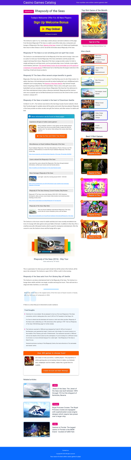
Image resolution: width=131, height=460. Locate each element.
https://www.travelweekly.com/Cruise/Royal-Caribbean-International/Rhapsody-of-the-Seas (51, 215)
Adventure (29, 11)
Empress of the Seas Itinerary (53, 83)
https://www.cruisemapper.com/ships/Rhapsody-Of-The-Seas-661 (45, 200)
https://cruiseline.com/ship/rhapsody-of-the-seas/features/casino (45, 167)
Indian (55, 424)
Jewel (55, 385)
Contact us (65, 450)
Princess (55, 404)
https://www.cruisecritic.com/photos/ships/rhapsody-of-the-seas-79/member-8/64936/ (50, 154)
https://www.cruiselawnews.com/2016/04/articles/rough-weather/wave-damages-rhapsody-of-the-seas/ (49, 184)
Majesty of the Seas (49, 45)
